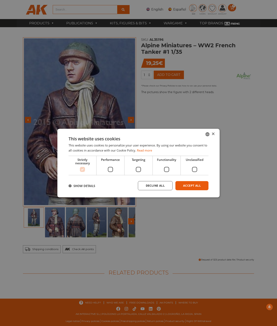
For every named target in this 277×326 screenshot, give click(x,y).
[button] (82, 185)
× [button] (213, 134)
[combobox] (207, 134)
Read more (144, 150)
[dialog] (138, 163)
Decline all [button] (155, 185)
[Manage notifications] (269, 307)
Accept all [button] (192, 185)
